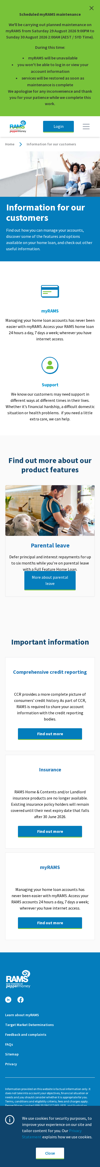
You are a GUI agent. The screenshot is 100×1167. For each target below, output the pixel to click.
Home (9, 144)
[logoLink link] (18, 979)
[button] (8, 1000)
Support (50, 385)
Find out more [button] (50, 733)
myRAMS (50, 311)
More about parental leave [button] (50, 580)
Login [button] (59, 126)
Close (50, 1153)
